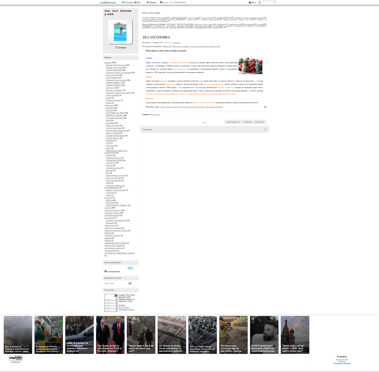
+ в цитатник (175, 42)
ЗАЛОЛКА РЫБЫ (112, 215)
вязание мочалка (113, 100)
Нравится (248, 122)
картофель (110, 146)
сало (108, 143)
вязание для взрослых (115, 65)
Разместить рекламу (342, 363)
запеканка (110, 123)
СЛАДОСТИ (111, 163)
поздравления (111, 251)
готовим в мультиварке (115, 136)
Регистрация (128, 2)
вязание (108, 63)
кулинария (109, 105)
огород (107, 198)
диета (108, 148)
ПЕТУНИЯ (110, 203)
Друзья (115, 11)
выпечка (109, 108)
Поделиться (259, 122)
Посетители (124, 307)
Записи (107, 11)
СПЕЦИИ (110, 193)
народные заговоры (113, 228)
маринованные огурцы (115, 176)
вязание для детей (114, 68)
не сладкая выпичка (114, 118)
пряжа (108, 98)
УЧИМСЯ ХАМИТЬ (112, 236)
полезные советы (112, 213)
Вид (254, 3)
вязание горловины (114, 90)
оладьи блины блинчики (116, 131)
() (239, 122)
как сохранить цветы (113, 248)
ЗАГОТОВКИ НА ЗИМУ (115, 113)
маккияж (108, 238)
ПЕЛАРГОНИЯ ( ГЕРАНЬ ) (117, 205)
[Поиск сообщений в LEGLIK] (130, 268)
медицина (109, 218)
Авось (165, 2)
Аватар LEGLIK (120, 32)
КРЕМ (108, 183)
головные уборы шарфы (116, 80)
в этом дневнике (113, 272)
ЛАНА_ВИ (166, 46)
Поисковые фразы (126, 310)
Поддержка (250, 2)
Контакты (341, 361)
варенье (109, 170)
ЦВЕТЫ (109, 200)
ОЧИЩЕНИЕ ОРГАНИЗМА (115, 243)
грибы (108, 195)
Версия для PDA (342, 359)
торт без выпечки (113, 128)
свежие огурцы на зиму (115, 190)
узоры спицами (112, 75)
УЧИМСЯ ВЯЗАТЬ (113, 83)
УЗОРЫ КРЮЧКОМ (114, 70)
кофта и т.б (110, 88)
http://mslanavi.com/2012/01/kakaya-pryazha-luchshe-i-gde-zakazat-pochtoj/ (191, 107)
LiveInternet (109, 2)
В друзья (122, 47)
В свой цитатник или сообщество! (205, 46)
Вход (139, 2)
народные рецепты (113, 210)
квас (107, 173)
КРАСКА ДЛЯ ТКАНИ (113, 246)
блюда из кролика (113, 178)
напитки (109, 165)
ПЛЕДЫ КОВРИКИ (113, 85)
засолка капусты (113, 138)
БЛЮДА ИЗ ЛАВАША (114, 115)
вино (108, 121)
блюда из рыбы (112, 126)
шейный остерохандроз (116, 220)
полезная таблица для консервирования (115, 187)
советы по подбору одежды (116, 231)
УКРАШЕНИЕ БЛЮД (114, 160)
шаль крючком (112, 78)
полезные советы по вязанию (118, 73)
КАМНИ (108, 241)
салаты (109, 110)
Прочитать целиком (181, 46)
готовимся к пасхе (113, 168)
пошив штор (110, 225)
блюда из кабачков (113, 181)
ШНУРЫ (108, 233)
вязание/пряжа (155, 114)
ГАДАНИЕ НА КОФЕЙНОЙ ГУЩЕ (118, 253)
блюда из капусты (113, 158)
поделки (108, 208)
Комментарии (125, 11)
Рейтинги (152, 2)
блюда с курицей (113, 133)
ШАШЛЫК (110, 141)
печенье (109, 155)
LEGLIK (105, 14)
